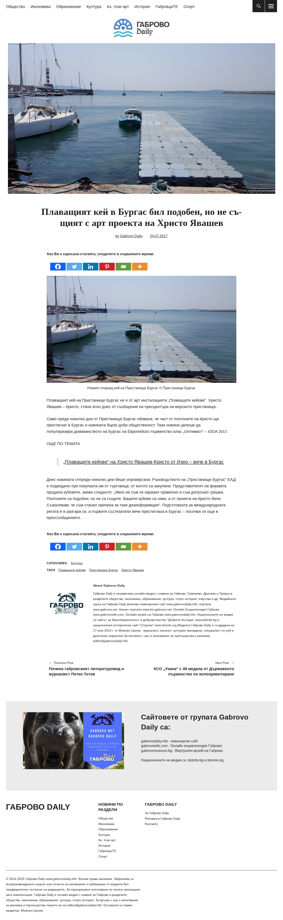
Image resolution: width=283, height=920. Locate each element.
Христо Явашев (132, 570)
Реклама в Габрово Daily (162, 818)
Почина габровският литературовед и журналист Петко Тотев (86, 669)
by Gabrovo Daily (129, 236)
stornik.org (215, 760)
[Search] (258, 6)
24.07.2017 (159, 236)
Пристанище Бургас (103, 570)
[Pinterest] (107, 263)
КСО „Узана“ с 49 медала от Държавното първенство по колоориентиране (190, 669)
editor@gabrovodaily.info (84, 905)
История (142, 6)
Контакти (151, 824)
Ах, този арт (118, 6)
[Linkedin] (90, 263)
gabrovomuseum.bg (156, 751)
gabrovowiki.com (154, 746)
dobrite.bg (195, 760)
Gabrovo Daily (114, 585)
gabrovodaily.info (154, 741)
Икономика (41, 6)
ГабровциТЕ (166, 6)
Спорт (189, 6)
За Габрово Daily (157, 813)
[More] (139, 263)
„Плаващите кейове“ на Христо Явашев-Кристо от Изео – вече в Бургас (143, 462)
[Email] (123, 263)
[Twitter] (74, 263)
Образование (68, 6)
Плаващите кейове (72, 570)
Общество (15, 6)
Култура (93, 6)
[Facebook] (58, 263)
